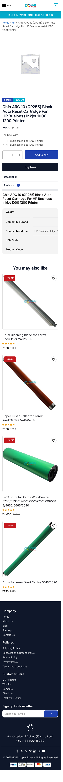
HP (13, 22)
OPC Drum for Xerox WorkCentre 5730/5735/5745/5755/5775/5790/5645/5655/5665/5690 (29, 501)
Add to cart (41, 154)
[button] (55, 5)
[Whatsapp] (26, 751)
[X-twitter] (21, 751)
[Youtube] (43, 751)
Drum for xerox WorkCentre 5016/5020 (29, 582)
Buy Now (30, 167)
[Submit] (51, 713)
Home (5, 22)
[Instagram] (39, 751)
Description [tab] (10, 176)
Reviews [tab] (11, 185)
